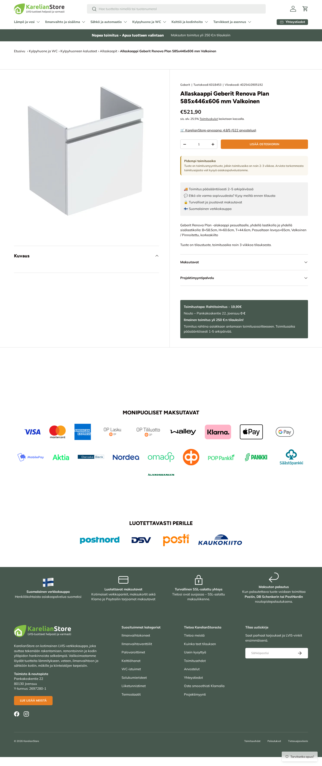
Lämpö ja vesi (24, 22)
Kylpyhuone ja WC (146, 22)
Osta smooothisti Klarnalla (204, 686)
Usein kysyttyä (195, 652)
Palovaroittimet (133, 652)
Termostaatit (131, 694)
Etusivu (19, 51)
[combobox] (176, 9)
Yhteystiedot (193, 677)
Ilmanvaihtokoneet (136, 635)
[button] (305, 9)
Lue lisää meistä (33, 700)
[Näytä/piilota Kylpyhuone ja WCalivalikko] (164, 21)
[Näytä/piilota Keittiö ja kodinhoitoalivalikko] (206, 21)
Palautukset (274, 741)
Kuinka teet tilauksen (200, 644)
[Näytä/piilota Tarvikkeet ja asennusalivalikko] (249, 21)
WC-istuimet (131, 669)
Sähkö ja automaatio (106, 22)
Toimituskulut (209, 118)
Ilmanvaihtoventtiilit (137, 644)
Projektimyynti (195, 694)
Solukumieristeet (134, 677)
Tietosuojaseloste (298, 741)
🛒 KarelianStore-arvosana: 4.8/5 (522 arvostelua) (218, 130)
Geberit (185, 84)
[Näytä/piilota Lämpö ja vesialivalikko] (38, 21)
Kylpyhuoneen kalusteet (78, 51)
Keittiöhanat (131, 661)
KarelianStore (31, 741)
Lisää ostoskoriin (264, 144)
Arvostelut (192, 669)
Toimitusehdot (195, 661)
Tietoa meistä (194, 635)
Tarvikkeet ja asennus (229, 22)
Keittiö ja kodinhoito (187, 22)
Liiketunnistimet (134, 686)
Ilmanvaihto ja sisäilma (62, 22)
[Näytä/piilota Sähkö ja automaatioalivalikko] (125, 21)
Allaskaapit (108, 51)
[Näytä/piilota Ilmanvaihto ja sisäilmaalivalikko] (83, 21)
